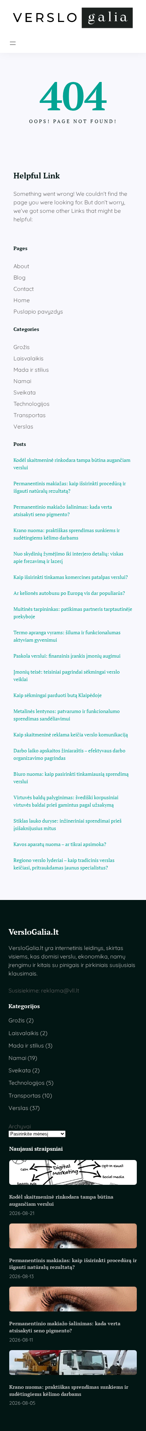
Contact (23, 288)
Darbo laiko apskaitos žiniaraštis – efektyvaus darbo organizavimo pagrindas (69, 754)
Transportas (29, 415)
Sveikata (24, 392)
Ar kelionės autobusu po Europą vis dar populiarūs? (69, 593)
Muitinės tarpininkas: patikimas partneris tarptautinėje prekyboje (72, 613)
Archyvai (20, 1126)
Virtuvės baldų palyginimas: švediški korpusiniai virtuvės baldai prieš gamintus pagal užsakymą (65, 801)
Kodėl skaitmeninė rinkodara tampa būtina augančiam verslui (71, 464)
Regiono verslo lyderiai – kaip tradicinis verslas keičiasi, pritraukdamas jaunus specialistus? (63, 864)
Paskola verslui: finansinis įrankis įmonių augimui (66, 655)
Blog (19, 277)
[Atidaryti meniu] (13, 43)
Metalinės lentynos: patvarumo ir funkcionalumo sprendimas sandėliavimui (66, 715)
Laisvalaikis (28, 358)
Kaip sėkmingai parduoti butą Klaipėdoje (57, 695)
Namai (22, 381)
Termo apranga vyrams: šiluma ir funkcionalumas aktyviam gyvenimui (66, 636)
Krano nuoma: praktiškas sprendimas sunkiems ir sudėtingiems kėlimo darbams (66, 534)
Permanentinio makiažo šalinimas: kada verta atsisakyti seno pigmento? (62, 510)
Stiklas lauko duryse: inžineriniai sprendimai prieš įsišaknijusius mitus (67, 824)
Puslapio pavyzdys (38, 311)
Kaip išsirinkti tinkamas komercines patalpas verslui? (70, 577)
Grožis (21, 346)
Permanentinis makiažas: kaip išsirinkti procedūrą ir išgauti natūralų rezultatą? (69, 487)
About (21, 266)
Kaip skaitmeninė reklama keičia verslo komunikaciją (70, 734)
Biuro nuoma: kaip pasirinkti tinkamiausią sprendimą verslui (71, 777)
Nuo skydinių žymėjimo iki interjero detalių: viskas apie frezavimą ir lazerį (68, 557)
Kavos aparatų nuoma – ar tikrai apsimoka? (59, 844)
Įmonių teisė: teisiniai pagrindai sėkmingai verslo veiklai (66, 675)
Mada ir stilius (31, 369)
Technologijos (31, 403)
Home (21, 300)
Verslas (23, 426)
